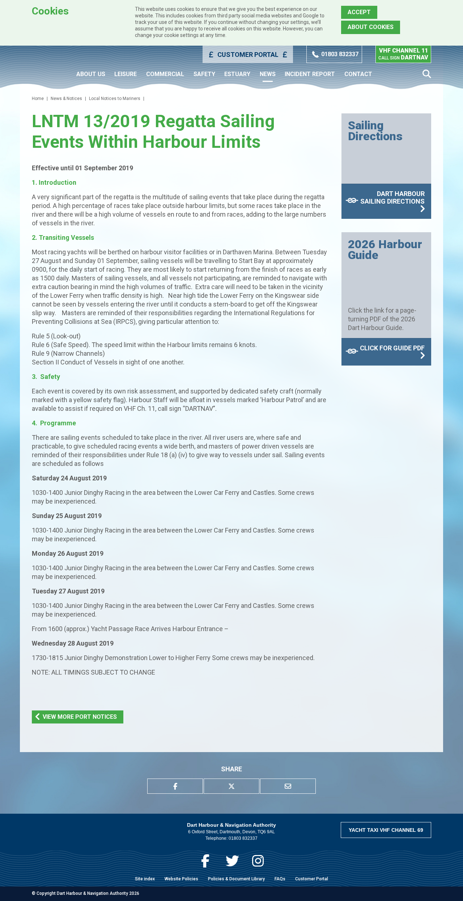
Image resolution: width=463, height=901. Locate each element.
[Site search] (427, 74)
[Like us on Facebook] (205, 861)
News (268, 74)
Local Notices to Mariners (114, 98)
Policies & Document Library (236, 878)
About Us (90, 74)
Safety (204, 74)
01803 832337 (339, 54)
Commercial (165, 74)
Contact (358, 74)
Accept (359, 12)
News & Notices (66, 98)
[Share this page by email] (288, 786)
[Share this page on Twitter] (231, 786)
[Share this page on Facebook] (175, 786)
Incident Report (310, 74)
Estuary (237, 74)
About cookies (371, 27)
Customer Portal (248, 54)
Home (38, 98)
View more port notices (80, 716)
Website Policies (181, 878)
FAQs (280, 878)
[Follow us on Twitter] (232, 861)
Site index (145, 878)
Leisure (125, 74)
